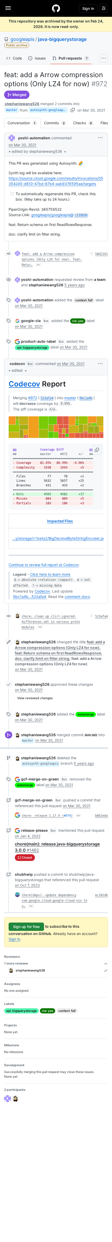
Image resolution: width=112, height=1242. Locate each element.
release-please (34, 830)
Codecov (24, 383)
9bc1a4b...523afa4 (29, 596)
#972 (32, 398)
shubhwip (24, 874)
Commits (57, 123)
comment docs (77, 596)
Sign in (14, 939)
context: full (83, 300)
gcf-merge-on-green (40, 779)
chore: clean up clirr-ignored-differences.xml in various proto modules (51, 622)
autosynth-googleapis (48, 110)
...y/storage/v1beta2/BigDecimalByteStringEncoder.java (60, 538)
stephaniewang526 (22, 103)
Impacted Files (60, 521)
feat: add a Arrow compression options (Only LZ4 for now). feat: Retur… (52, 259)
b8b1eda (101, 815)
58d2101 (101, 254)
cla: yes (77, 321)
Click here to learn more (50, 574)
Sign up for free (26, 926)
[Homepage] (56, 8)
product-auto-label (38, 341)
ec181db (101, 895)
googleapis (22, 39)
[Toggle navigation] (8, 8)
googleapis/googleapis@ (59, 215)
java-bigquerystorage (62, 39)
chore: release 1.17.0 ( (43, 815)
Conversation (24, 123)
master (11, 110)
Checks (85, 123)
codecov (17, 363)
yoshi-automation (34, 138)
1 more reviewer (16, 963)
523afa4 (101, 616)
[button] (39, 151)
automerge (86, 714)
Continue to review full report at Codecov (44, 564)
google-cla (31, 320)
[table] (56, 531)
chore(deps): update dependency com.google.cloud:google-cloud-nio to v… (54, 900)
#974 (67, 815)
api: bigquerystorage (32, 347)
